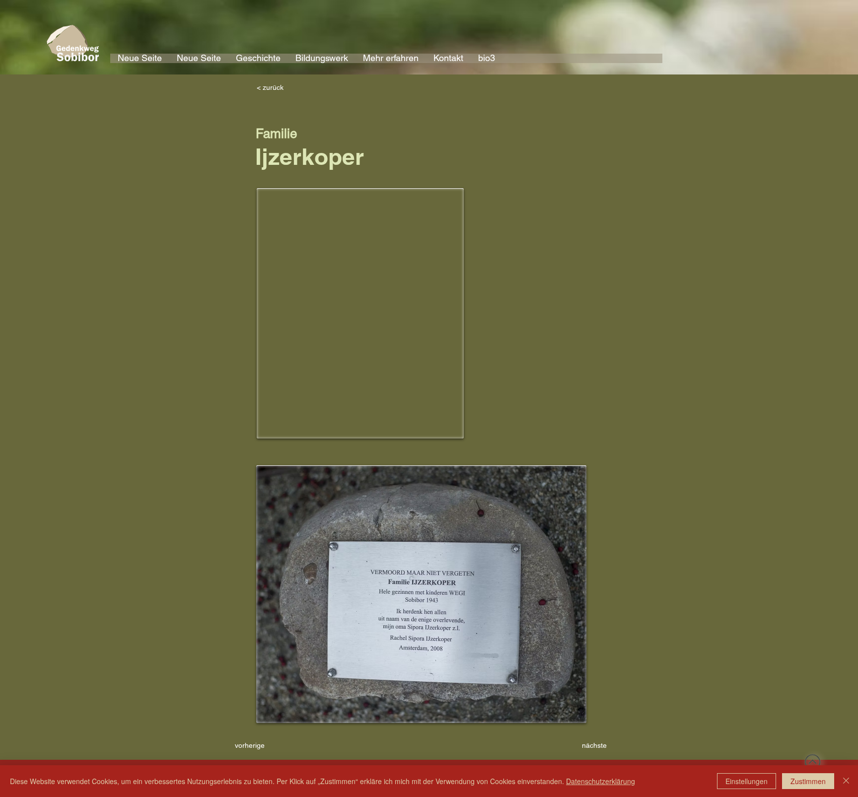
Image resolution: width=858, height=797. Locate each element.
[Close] (846, 781)
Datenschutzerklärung (600, 781)
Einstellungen (746, 781)
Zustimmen (808, 781)
